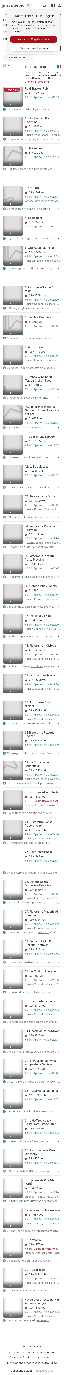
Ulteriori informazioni (37, 81)
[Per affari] (29, 5)
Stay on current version (34, 48)
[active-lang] (53, 5)
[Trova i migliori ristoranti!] (12, 5)
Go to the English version (33, 39)
